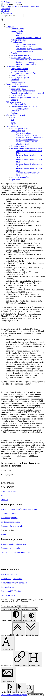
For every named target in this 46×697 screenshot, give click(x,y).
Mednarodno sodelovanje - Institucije (15, 552)
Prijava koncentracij (23, 133)
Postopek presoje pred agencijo (23, 91)
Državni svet (17, 579)
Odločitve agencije (18, 75)
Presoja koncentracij (23, 46)
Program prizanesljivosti (20, 71)
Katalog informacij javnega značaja (29, 60)
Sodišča (18, 591)
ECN (13, 117)
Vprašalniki (15, 179)
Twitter (4, 495)
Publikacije (15, 113)
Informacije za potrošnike (20, 177)
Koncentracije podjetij (14, 84)
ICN (12, 120)
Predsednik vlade (7, 587)
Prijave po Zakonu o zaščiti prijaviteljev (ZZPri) (26, 143)
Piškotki (4, 534)
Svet (17, 35)
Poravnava (15, 80)
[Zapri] (26, 606)
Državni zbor (6, 579)
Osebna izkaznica (17, 29)
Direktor (19, 33)
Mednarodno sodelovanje (16, 115)
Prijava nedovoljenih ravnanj (27, 140)
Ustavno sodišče (7, 591)
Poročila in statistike (18, 104)
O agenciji (10, 26)
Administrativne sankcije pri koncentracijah (27, 93)
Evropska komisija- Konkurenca (13, 544)
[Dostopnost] (6, 13)
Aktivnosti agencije (13, 102)
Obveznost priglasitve (19, 86)
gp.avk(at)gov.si (9, 491)
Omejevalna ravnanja (14, 66)
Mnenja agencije (22, 108)
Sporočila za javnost (18, 146)
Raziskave (15, 111)
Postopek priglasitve (18, 89)
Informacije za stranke (19, 128)
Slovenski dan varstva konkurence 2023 (26, 148)
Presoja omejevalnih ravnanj (27, 44)
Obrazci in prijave (18, 131)
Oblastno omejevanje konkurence (29, 49)
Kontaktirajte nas (21, 695)
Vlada (3, 583)
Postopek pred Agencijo (20, 77)
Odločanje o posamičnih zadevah (28, 38)
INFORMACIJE (12, 126)
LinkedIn (4, 500)
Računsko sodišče (8, 595)
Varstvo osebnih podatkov (21, 55)
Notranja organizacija (19, 40)
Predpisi (14, 53)
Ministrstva (11, 583)
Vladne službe (22, 583)
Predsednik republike (9, 574)
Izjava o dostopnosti (8, 695)
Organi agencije (17, 31)
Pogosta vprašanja (18, 82)
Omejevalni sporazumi (19, 69)
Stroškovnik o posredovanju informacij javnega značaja (26, 63)
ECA (13, 122)
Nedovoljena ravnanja (24, 51)
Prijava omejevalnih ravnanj (26, 135)
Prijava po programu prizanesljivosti (30, 137)
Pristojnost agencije (18, 42)
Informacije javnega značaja (21, 58)
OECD (13, 124)
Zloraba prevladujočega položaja (23, 73)
